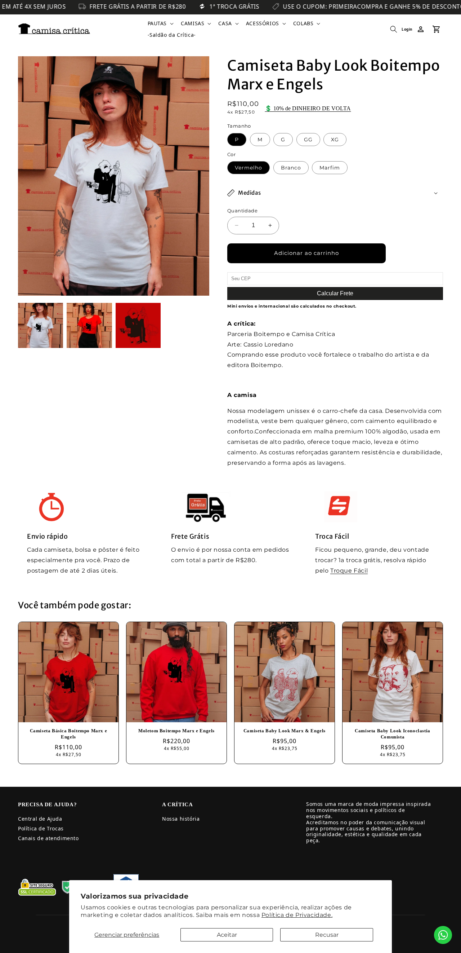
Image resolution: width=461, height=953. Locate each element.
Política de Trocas (41, 828)
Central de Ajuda (40, 818)
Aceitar (227, 934)
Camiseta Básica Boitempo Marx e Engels (68, 734)
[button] (160, 23)
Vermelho (248, 167)
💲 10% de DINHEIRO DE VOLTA (308, 108)
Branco (291, 167)
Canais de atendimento (48, 838)
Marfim (329, 167)
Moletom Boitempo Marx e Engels (176, 730)
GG (308, 139)
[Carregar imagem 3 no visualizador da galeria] (138, 325)
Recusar (327, 934)
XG (335, 139)
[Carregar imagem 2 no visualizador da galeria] (89, 325)
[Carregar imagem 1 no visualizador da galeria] (40, 325)
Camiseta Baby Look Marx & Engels (284, 730)
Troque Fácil (349, 570)
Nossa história (181, 818)
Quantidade (242, 210)
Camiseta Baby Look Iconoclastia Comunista (392, 734)
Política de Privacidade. (296, 915)
